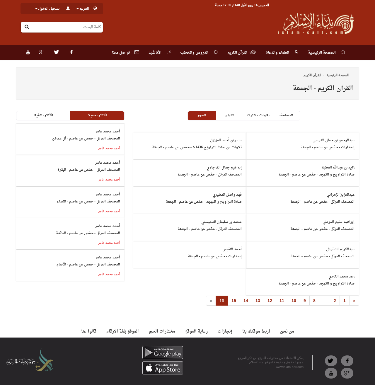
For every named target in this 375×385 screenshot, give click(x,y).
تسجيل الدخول (48, 8)
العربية (84, 8)
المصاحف (286, 115)
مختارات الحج (162, 331)
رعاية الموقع (196, 331)
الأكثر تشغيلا (43, 115)
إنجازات (225, 331)
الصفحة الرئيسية (338, 75)
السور (201, 115)
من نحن (287, 331)
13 (257, 300)
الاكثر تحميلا (97, 115)
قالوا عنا (88, 331)
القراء (229, 115)
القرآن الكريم (312, 75)
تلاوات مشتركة (258, 115)
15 (233, 300)
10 (294, 300)
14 (245, 300)
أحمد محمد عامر (109, 148)
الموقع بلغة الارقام (122, 331)
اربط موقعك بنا (256, 331)
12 (269, 300)
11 (281, 300)
